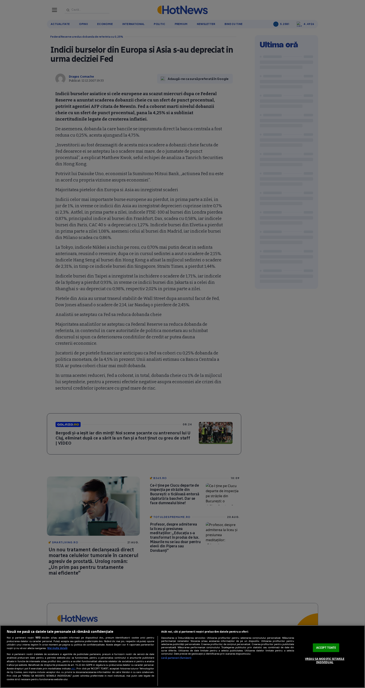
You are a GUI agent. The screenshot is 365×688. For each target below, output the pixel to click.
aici (73, 668)
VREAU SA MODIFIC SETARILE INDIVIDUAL (324, 660)
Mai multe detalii (57, 648)
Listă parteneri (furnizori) (176, 657)
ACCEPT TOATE (326, 648)
